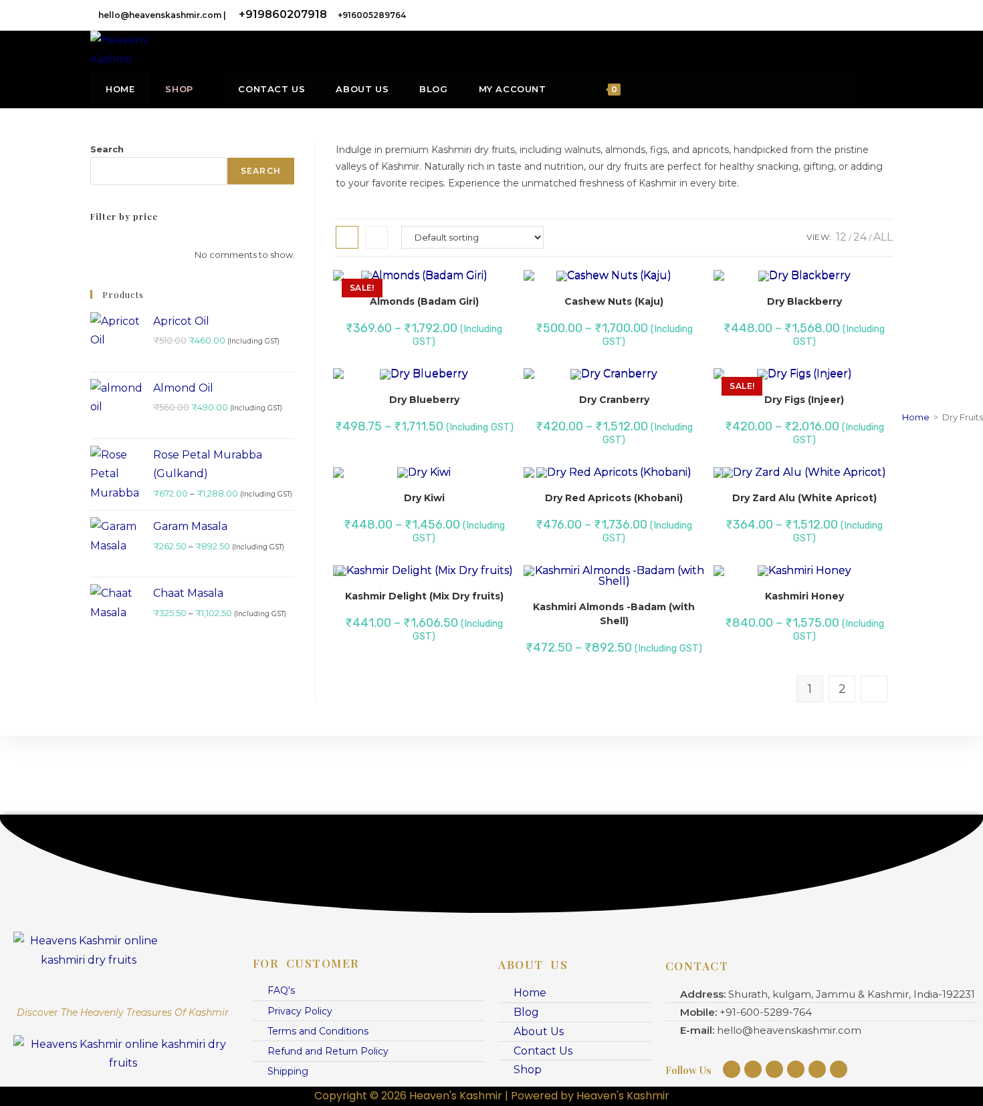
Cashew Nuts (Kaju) (613, 301)
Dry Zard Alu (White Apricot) (804, 498)
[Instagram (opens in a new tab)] (850, 14)
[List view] (376, 237)
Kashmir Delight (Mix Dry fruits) (424, 596)
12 (841, 237)
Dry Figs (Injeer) (804, 400)
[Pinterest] (817, 1069)
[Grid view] (347, 237)
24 (860, 237)
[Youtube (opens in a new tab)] (885, 14)
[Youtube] (774, 1069)
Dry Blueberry (424, 400)
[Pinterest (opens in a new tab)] (831, 14)
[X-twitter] (838, 1069)
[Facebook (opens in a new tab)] (812, 14)
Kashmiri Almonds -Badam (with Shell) (614, 614)
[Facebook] (753, 1069)
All (883, 237)
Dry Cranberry (614, 400)
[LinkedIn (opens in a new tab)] (868, 14)
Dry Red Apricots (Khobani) (614, 498)
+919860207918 (283, 14)
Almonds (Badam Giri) (424, 301)
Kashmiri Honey (804, 596)
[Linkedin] (795, 1069)
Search (107, 149)
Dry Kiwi (424, 498)
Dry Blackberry (804, 301)
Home (916, 417)
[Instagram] (731, 1069)
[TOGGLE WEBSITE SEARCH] (843, 89)
